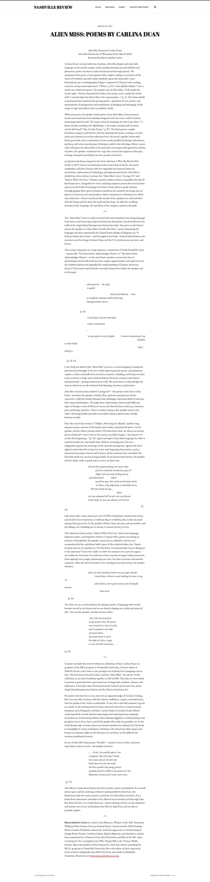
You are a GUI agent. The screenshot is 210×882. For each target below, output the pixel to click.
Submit (122, 7)
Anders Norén (164, 875)
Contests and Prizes (139, 7)
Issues (98, 7)
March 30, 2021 (104, 26)
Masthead (110, 7)
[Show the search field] (155, 7)
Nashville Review (53, 7)
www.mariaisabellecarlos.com (104, 855)
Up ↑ (174, 875)
